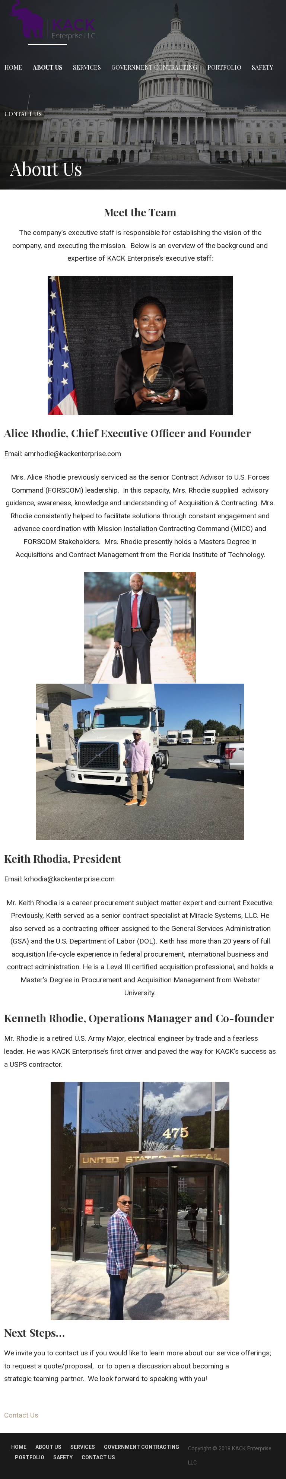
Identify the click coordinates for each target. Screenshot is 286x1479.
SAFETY (262, 67)
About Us (48, 67)
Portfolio (224, 67)
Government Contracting (154, 67)
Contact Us (23, 114)
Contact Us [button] (21, 1415)
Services (87, 67)
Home (13, 67)
